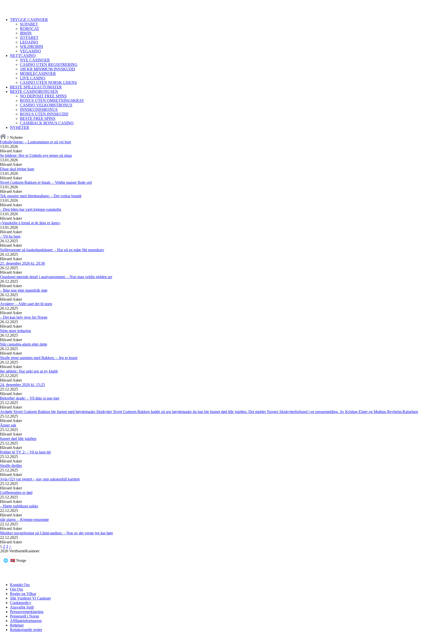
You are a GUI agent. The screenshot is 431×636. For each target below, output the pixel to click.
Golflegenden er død (16, 492)
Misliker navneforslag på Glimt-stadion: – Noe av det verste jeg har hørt (56, 533)
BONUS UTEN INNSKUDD (44, 114)
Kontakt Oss (20, 585)
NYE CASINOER (35, 60)
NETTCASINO (23, 55)
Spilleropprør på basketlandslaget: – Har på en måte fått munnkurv (52, 250)
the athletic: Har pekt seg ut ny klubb (29, 371)
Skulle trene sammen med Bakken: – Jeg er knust (38, 358)
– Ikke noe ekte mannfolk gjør (23, 290)
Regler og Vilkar (23, 594)
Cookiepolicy (20, 603)
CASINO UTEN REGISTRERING (49, 64)
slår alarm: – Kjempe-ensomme (24, 519)
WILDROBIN (31, 46)
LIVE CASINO (32, 78)
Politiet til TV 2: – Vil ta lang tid (25, 452)
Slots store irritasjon (15, 331)
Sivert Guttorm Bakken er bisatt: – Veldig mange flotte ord (46, 182)
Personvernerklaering (26, 612)
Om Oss (16, 589)
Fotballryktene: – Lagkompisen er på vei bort (35, 142)
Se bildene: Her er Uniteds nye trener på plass (36, 155)
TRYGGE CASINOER (29, 19)
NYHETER (19, 127)
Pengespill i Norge (24, 616)
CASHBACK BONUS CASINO (47, 123)
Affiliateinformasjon (26, 621)
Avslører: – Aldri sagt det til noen (26, 304)
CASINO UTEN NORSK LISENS (48, 82)
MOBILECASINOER (38, 73)
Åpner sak (8, 425)
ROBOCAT (29, 28)
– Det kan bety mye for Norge (23, 317)
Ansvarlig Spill (22, 607)
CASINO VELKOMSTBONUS (46, 105)
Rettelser (17, 625)
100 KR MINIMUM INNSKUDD (47, 69)
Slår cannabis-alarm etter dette (23, 344)
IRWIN (26, 33)
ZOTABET (29, 37)
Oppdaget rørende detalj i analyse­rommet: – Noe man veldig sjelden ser (56, 277)
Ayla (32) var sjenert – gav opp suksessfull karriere (40, 479)
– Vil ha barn (10, 236)
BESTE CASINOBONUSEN (34, 91)
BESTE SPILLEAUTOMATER (36, 87)
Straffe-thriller (11, 465)
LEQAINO (29, 42)
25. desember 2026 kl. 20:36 (22, 263)
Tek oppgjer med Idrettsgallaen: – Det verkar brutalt (40, 196)
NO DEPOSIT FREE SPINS (43, 96)
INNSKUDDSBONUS (39, 109)
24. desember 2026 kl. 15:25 (22, 385)
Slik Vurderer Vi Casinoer (30, 598)
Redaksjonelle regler (26, 630)
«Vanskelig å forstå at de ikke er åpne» (30, 223)
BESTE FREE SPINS (37, 118)
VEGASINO (30, 51)
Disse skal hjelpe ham (17, 169)
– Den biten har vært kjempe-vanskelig (30, 209)
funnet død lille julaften (18, 438)
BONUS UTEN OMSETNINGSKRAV (52, 100)
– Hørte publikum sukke (19, 506)
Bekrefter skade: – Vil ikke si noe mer (29, 398)
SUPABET (29, 24)
